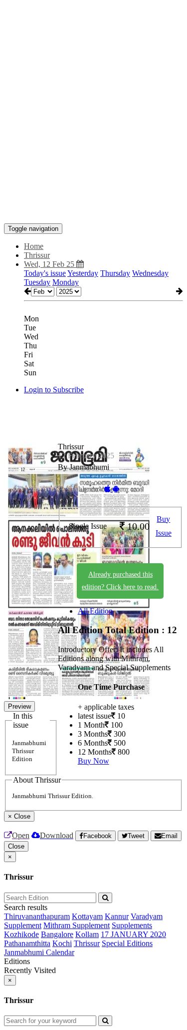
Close (16, 846)
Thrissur (87, 943)
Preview (19, 706)
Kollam (87, 934)
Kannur (117, 916)
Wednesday (150, 273)
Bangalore (57, 934)
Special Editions (127, 943)
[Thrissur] (93, 208)
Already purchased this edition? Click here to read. (120, 581)
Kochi (62, 943)
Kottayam (87, 916)
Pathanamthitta (27, 943)
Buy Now (93, 761)
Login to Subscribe (54, 389)
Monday (65, 282)
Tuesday (37, 282)
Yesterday (82, 273)
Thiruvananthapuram (37, 916)
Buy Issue (164, 526)
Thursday (115, 273)
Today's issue (45, 273)
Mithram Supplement (76, 925)
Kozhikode (21, 934)
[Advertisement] (93, 97)
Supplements (132, 925)
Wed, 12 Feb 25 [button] (50, 264)
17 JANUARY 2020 (133, 934)
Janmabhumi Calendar (39, 952)
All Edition (95, 611)
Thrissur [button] (37, 255)
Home (33, 246)
